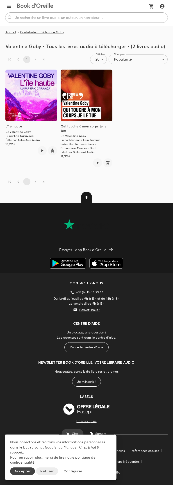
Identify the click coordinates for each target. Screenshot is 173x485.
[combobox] (86, 18)
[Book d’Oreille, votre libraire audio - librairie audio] (35, 6)
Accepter (22, 471)
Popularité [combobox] (123, 59)
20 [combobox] (98, 59)
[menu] (9, 6)
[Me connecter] (162, 6)
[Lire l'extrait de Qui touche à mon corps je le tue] (97, 162)
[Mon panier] (151, 6)
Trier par (119, 54)
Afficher (100, 54)
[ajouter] (52, 150)
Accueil (10, 32)
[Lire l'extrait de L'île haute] (42, 150)
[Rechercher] (10, 18)
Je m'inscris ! (86, 382)
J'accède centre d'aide (86, 347)
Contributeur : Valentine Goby (42, 32)
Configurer (73, 471)
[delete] (86, 197)
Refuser (47, 471)
